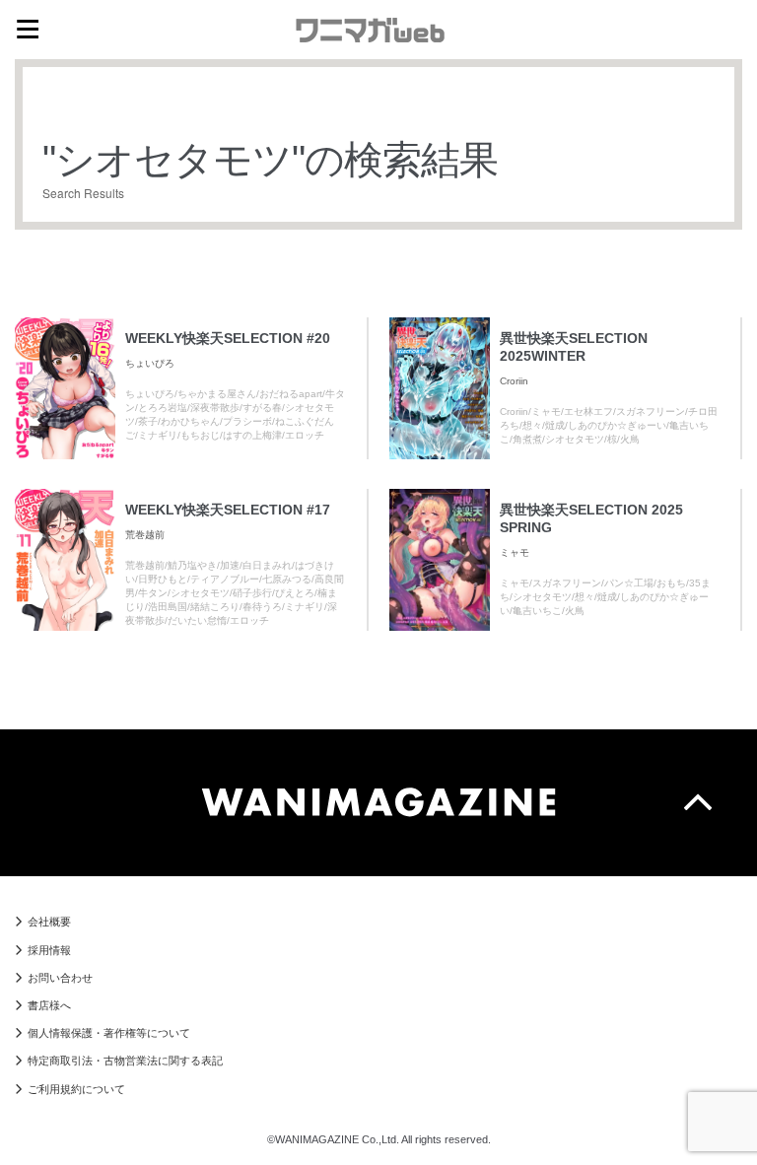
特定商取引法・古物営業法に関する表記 (125, 1060)
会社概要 (49, 921)
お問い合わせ (60, 978)
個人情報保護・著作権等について (109, 1033)
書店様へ (49, 1005)
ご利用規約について (76, 1089)
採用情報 (49, 950)
